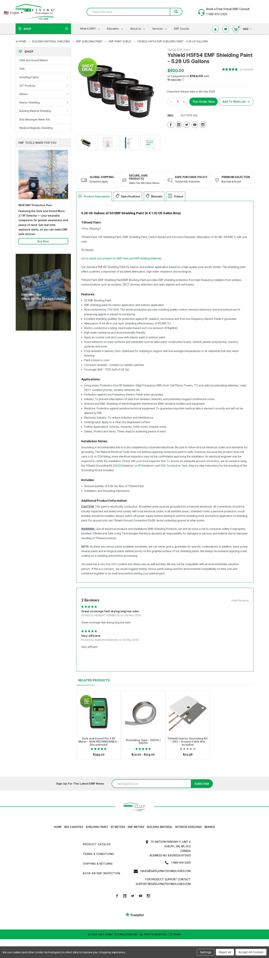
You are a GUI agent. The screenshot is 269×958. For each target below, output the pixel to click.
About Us (136, 28)
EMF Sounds (181, 28)
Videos (178, 196)
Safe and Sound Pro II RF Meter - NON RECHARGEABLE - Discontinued (99, 741)
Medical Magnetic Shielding (36, 127)
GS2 (115, 465)
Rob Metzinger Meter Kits (34, 119)
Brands (209, 826)
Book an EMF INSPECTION (101, 873)
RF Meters (118, 826)
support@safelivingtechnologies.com (163, 883)
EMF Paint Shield (120, 41)
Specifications (130, 196)
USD (246, 29)
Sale (22, 68)
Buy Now (43, 241)
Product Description (97, 196)
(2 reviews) (246, 69)
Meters (23, 94)
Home (22, 41)
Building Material (160, 826)
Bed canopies (73, 826)
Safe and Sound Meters (33, 60)
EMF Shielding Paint (89, 41)
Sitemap (175, 934)
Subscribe (202, 783)
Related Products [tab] (94, 680)
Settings (205, 952)
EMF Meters (136, 826)
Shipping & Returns (98, 863)
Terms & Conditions (98, 853)
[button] (193, 77)
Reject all (225, 952)
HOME (58, 826)
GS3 (121, 465)
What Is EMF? (88, 28)
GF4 (140, 465)
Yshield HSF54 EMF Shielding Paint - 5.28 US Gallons (172, 41)
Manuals (156, 196)
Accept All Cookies (251, 952)
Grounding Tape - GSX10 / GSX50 (143, 742)
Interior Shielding (29, 102)
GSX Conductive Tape (174, 465)
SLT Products (27, 85)
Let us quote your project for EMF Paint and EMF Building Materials (121, 258)
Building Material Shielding (51, 41)
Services (158, 28)
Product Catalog (97, 844)
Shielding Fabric (29, 77)
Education (113, 28)
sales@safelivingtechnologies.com (165, 870)
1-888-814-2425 (181, 862)
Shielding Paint (97, 826)
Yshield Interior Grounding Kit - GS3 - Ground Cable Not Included (188, 741)
